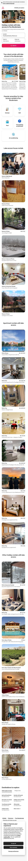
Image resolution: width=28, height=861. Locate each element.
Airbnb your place (19, 8)
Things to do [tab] (17, 790)
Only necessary (13, 847)
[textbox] (7, 41)
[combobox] (13, 36)
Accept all (13, 843)
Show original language (8, 3)
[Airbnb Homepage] (3, 7)
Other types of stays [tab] (7, 790)
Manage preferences (13, 851)
